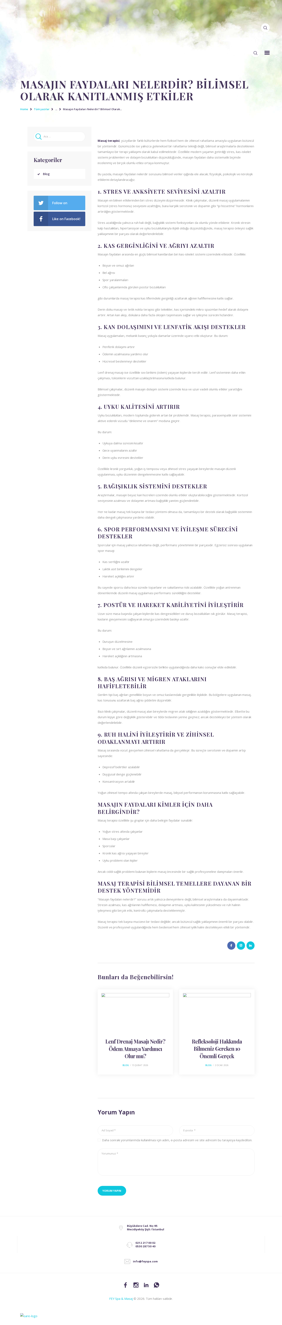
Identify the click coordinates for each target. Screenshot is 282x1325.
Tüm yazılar (41, 109)
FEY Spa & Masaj (121, 1298)
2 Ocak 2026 (221, 1065)
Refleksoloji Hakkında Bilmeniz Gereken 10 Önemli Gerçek (217, 1048)
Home (24, 109)
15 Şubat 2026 (140, 1065)
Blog (126, 1065)
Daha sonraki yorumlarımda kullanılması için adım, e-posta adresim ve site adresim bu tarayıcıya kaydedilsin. (177, 1140)
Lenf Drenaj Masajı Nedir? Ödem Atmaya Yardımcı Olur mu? (135, 1048)
